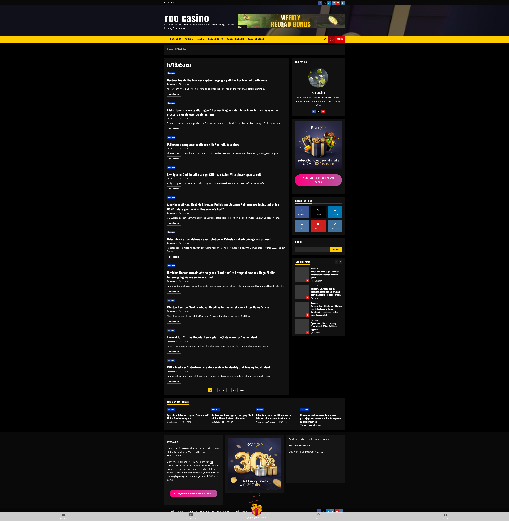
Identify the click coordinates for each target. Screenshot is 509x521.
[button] (166, 39)
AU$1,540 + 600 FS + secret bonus (318, 180)
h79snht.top (307, 425)
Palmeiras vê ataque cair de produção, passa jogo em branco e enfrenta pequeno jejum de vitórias (302, 274)
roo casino (186, 17)
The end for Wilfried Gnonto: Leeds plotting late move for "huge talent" (212, 337)
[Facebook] (314, 111)
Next (242, 390)
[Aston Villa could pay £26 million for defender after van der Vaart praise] (277, 409)
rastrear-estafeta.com (266, 422)
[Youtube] (323, 111)
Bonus (340, 39)
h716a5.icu (173, 84)
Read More (175, 95)
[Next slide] (340, 262)
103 (234, 390)
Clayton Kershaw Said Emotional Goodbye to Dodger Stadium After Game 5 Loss (218, 307)
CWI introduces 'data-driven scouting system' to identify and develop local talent (218, 367)
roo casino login (256, 39)
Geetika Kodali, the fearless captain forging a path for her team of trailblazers (217, 80)
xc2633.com (173, 422)
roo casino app (215, 39)
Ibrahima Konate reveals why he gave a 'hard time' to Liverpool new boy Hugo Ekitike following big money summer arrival (221, 274)
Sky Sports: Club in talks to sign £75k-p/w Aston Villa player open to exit (214, 174)
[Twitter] (318, 111)
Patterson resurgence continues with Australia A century (203, 144)
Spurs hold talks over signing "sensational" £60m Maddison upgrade (302, 309)
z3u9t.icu (217, 422)
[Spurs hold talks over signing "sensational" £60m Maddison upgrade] (188, 409)
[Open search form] (325, 39)
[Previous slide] (336, 262)
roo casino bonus (235, 39)
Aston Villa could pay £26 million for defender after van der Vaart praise (274, 416)
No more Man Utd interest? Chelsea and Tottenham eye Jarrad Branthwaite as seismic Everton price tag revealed (302, 292)
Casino (188, 39)
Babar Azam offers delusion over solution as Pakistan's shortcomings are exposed (219, 239)
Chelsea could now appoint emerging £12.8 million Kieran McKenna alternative (302, 326)
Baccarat (171, 73)
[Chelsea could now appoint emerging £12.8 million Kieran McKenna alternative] (232, 409)
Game (199, 39)
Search (298, 242)
